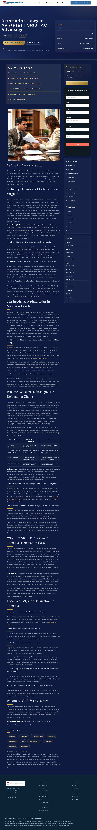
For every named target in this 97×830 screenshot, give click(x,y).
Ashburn (68, 249)
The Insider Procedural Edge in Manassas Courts (23, 78)
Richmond (68, 263)
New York (68, 283)
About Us (41, 3)
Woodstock (69, 290)
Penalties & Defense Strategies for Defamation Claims (25, 83)
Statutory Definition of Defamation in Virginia (22, 73)
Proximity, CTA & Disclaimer (17, 99)
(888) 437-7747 (74, 71)
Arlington (68, 256)
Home (34, 3)
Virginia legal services (41, 358)
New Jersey (69, 276)
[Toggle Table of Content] (59, 66)
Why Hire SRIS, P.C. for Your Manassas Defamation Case (26, 89)
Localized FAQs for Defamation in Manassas (22, 94)
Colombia (68, 297)
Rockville (68, 270)
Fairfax (68, 242)
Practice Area (50, 3)
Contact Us (60, 3)
